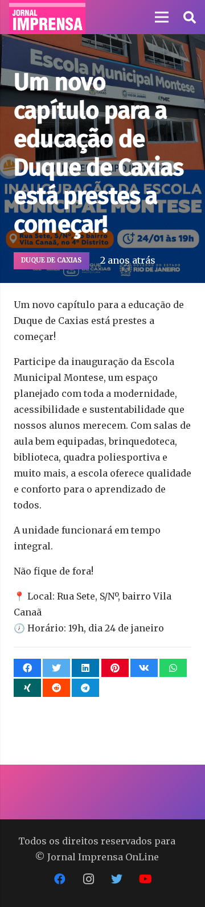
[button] (189, 17)
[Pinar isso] (115, 668)
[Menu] (161, 17)
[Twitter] (116, 879)
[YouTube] (145, 879)
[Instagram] (88, 879)
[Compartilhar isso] (27, 668)
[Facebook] (60, 879)
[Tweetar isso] (56, 668)
